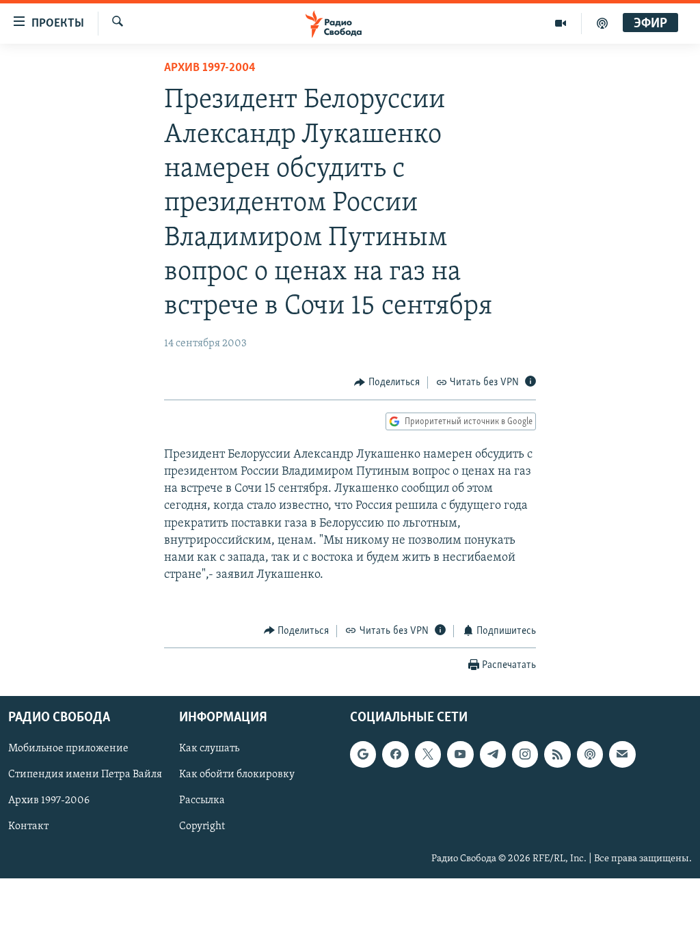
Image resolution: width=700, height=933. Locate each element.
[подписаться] (622, 754)
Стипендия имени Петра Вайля (85, 774)
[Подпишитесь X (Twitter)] (428, 754)
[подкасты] (602, 23)
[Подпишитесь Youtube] (460, 754)
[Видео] (561, 23)
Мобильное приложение (68, 748)
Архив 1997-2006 (49, 801)
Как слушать (209, 748)
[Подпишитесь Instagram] (525, 754)
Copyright (202, 827)
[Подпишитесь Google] (363, 754)
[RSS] (557, 754)
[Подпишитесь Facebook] (395, 754)
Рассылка (202, 801)
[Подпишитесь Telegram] (493, 754)
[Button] (387, 382)
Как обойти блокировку (237, 774)
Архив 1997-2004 (210, 68)
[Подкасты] (590, 754)
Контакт (28, 827)
